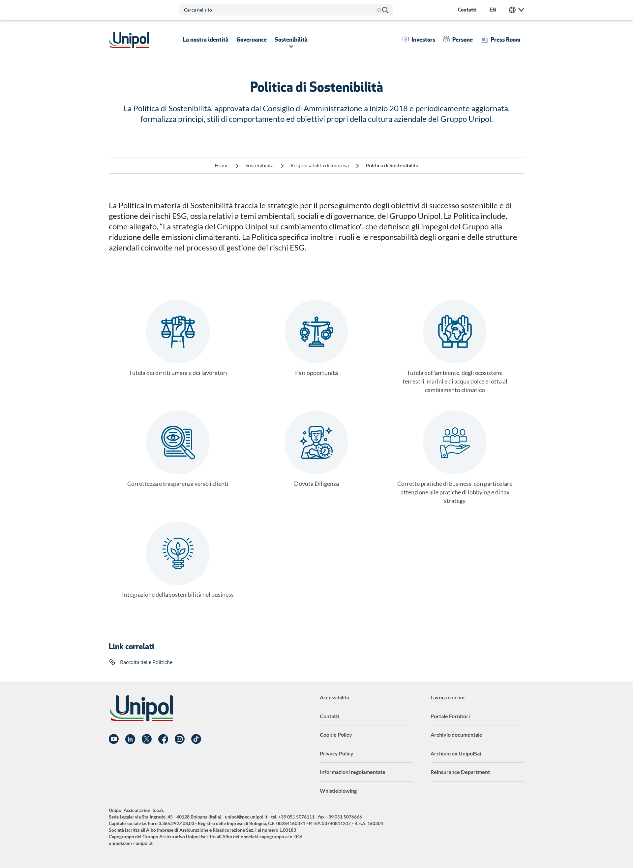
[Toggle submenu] (205, 39)
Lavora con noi (448, 697)
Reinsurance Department (460, 772)
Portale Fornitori (450, 716)
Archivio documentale (456, 734)
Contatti (329, 716)
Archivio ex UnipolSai (456, 753)
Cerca (385, 10)
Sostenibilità (259, 165)
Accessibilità (334, 697)
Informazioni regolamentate (352, 772)
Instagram (180, 739)
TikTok (196, 739)
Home (221, 165)
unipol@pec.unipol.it (246, 816)
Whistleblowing (338, 790)
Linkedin (130, 739)
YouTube (114, 739)
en (493, 9)
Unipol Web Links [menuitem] (516, 10)
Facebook (163, 739)
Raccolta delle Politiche (146, 662)
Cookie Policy (336, 734)
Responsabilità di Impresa (319, 165)
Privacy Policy (336, 753)
